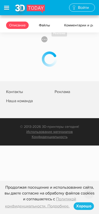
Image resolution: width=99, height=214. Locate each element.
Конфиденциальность (50, 137)
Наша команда (19, 100)
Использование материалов (49, 132)
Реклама (59, 33)
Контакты (14, 91)
